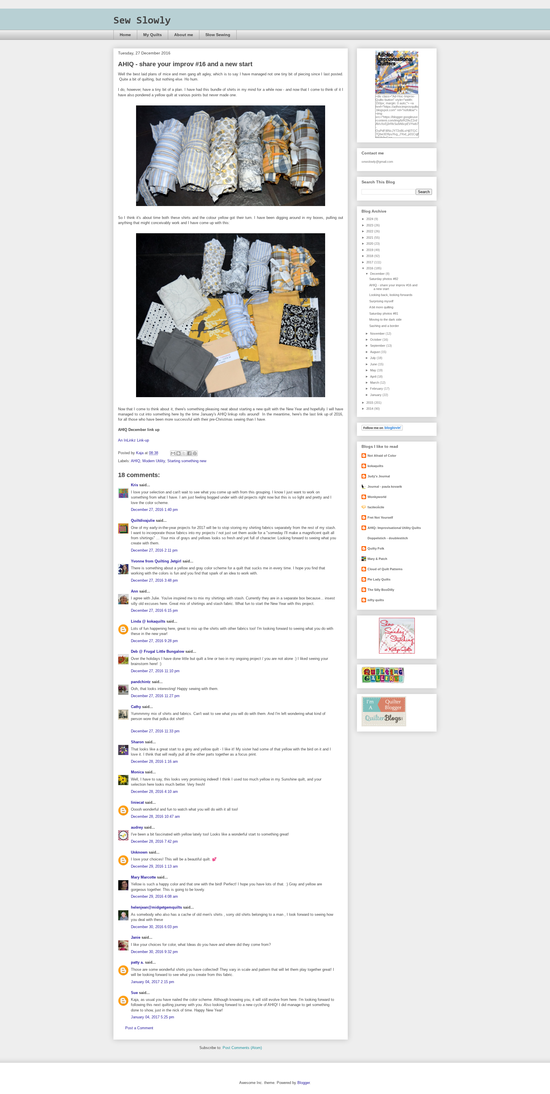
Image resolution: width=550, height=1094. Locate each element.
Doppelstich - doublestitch (388, 538)
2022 (370, 231)
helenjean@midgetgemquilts (156, 907)
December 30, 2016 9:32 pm (154, 952)
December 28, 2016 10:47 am (155, 816)
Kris (134, 485)
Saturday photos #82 (383, 279)
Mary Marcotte (143, 877)
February (377, 388)
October (376, 339)
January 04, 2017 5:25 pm (152, 1017)
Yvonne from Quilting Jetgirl (156, 561)
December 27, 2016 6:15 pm (154, 610)
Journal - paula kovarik (385, 486)
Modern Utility (153, 461)
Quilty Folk (376, 548)
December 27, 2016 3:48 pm (154, 580)
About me (183, 34)
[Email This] (173, 453)
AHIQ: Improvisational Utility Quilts (394, 528)
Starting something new (186, 461)
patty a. (137, 962)
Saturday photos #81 (383, 313)
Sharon (137, 742)
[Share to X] (184, 453)
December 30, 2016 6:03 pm (154, 927)
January (376, 395)
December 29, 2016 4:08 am (154, 896)
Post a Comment (139, 1028)
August (375, 352)
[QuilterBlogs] (384, 725)
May (373, 370)
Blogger (303, 1083)
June (374, 364)
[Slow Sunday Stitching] (397, 652)
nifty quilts (376, 600)
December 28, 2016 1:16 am (154, 761)
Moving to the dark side (385, 319)
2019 (370, 250)
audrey (137, 827)
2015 (370, 402)
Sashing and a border (384, 326)
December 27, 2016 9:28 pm (154, 641)
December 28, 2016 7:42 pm (154, 841)
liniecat (137, 802)
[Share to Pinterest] (195, 453)
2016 (370, 268)
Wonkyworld (377, 497)
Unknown (139, 852)
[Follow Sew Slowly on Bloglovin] (382, 429)
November (378, 333)
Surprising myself (381, 301)
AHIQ (135, 461)
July (373, 358)
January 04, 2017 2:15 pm (152, 982)
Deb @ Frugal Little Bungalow (157, 651)
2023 (370, 225)
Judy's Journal (379, 476)
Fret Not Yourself (380, 517)
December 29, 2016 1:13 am (154, 866)
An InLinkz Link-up (133, 440)
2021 (370, 237)
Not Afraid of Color (382, 455)
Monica (137, 772)
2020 (370, 243)
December (378, 273)
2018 (370, 256)
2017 (370, 262)
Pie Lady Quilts (379, 579)
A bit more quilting (381, 307)
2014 (370, 408)
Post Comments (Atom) (242, 1048)
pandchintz (141, 682)
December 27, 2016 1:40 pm (154, 509)
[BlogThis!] (178, 453)
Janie (135, 937)
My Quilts (152, 34)
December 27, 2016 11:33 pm (155, 731)
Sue (134, 993)
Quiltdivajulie (143, 520)
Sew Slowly (142, 21)
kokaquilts (375, 466)
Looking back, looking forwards (390, 295)
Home (125, 34)
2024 (370, 219)
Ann (134, 591)
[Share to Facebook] (189, 453)
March (375, 382)
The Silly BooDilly (381, 589)
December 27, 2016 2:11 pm (154, 550)
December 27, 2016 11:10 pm (155, 671)
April (373, 376)
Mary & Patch (377, 558)
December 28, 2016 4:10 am (154, 791)
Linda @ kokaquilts (148, 621)
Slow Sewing (217, 34)
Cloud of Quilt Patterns (385, 569)
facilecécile (376, 507)
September (378, 345)
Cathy (136, 707)
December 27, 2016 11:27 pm (155, 696)
